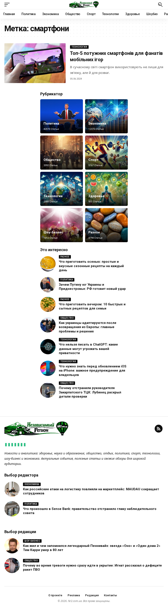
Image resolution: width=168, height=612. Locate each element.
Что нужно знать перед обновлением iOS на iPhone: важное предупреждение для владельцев (92, 370)
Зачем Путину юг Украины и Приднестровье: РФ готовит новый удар (92, 287)
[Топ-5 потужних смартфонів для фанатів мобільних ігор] (35, 63)
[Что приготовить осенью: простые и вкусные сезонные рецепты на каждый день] (48, 263)
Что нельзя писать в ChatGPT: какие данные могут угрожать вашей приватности (88, 349)
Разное (94, 232)
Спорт (93, 160)
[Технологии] (61, 189)
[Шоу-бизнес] (61, 225)
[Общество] (61, 153)
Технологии (79, 47)
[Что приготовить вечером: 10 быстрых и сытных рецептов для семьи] (48, 304)
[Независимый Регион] (84, 4)
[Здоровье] (106, 189)
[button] (8, 4)
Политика (51, 123)
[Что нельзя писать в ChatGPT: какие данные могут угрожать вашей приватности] (48, 346)
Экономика (97, 123)
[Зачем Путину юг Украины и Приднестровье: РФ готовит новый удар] (48, 284)
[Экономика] (106, 116)
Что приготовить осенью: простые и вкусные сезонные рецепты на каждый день (91, 266)
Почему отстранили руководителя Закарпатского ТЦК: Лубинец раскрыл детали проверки (90, 392)
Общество (52, 160)
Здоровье (96, 196)
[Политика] (61, 116)
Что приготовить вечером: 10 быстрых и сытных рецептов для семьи (92, 306)
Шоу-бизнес (53, 232)
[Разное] (106, 225)
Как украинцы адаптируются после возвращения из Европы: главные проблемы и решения (87, 327)
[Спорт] (106, 153)
